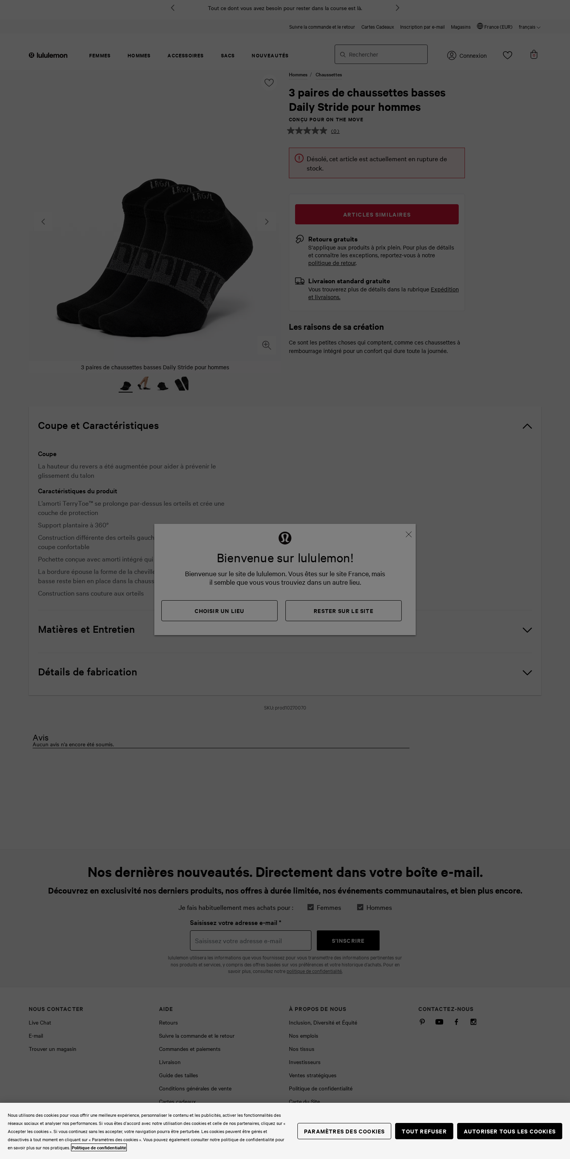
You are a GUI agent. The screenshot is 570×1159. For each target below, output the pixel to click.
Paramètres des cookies (344, 1131)
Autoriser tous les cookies (510, 1131)
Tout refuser (424, 1131)
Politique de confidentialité (99, 1147)
